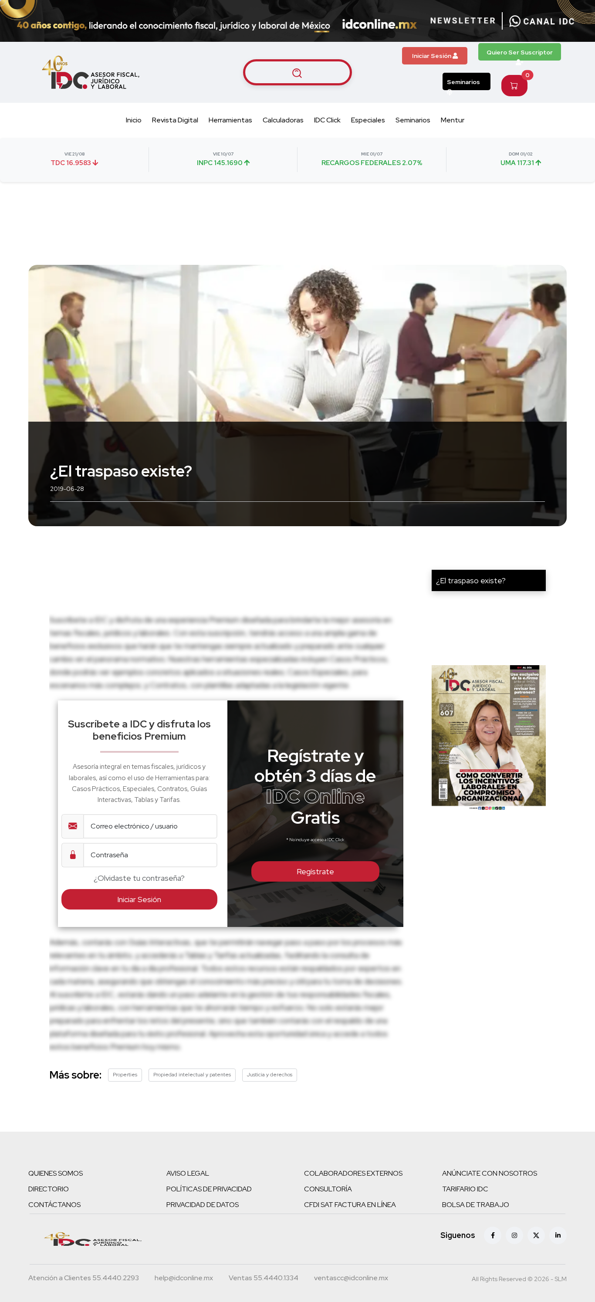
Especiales (368, 120)
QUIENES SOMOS (55, 1173)
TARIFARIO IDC (465, 1189)
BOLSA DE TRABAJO (475, 1204)
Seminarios (463, 82)
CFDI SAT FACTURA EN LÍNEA (350, 1204)
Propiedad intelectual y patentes (192, 1074)
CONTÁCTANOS (54, 1204)
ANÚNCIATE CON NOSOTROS (489, 1173)
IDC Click (327, 120)
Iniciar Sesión (432, 56)
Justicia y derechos (269, 1074)
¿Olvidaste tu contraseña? (139, 878)
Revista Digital (175, 120)
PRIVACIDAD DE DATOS (202, 1204)
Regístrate (315, 871)
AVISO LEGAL (187, 1173)
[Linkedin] (558, 1235)
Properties (125, 1074)
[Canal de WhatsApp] (542, 21)
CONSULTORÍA (328, 1189)
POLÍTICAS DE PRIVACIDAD (209, 1189)
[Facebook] (492, 1235)
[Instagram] (514, 1235)
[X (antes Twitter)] (536, 1235)
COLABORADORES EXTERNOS (353, 1173)
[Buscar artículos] (297, 72)
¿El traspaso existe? (471, 580)
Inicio (134, 120)
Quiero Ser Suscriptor (520, 52)
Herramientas (230, 120)
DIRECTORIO (48, 1189)
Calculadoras (283, 120)
